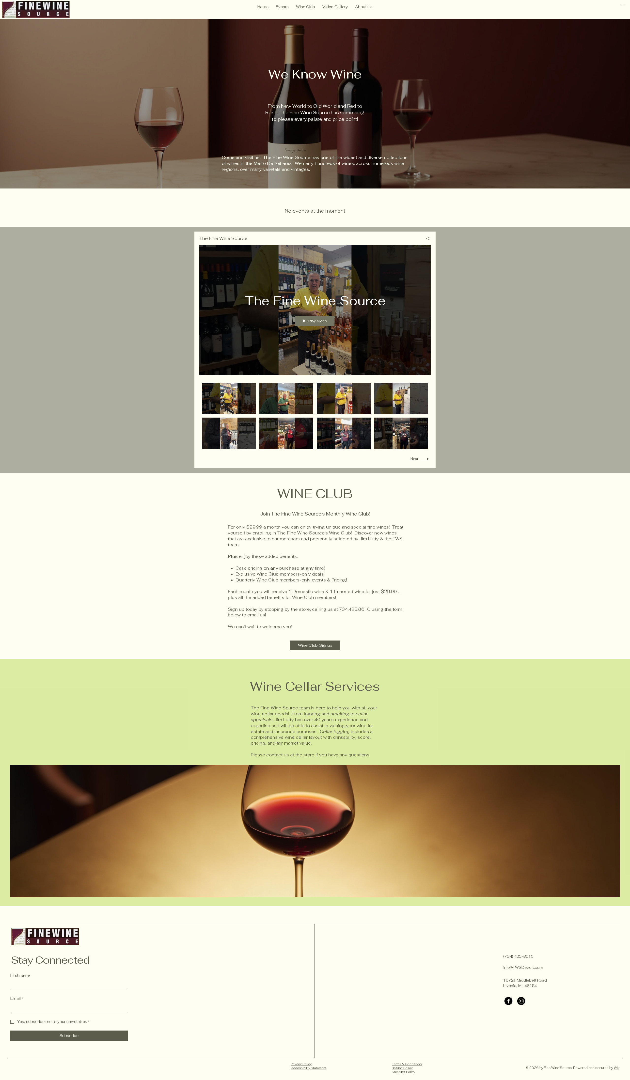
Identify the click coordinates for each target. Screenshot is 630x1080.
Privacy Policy (301, 1064)
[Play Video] (229, 398)
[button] (623, 5)
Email (17, 998)
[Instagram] (521, 1001)
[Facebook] (508, 1001)
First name (20, 975)
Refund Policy (402, 1068)
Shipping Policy (403, 1072)
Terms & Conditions (407, 1064)
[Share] (426, 238)
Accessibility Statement (308, 1068)
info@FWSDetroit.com (523, 967)
